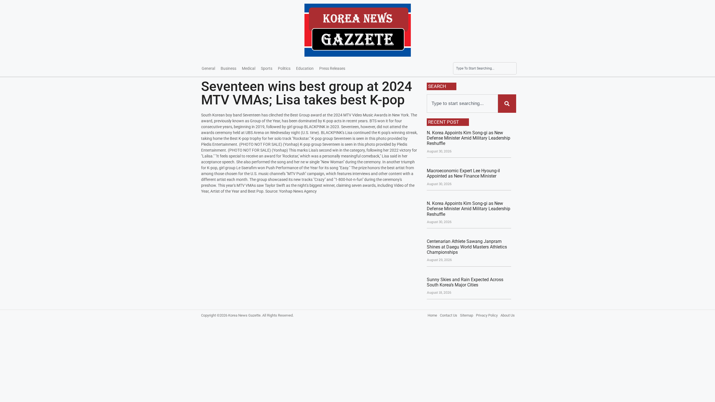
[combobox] (485, 68)
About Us (507, 315)
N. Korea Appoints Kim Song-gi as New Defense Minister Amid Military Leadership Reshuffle (468, 138)
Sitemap (466, 315)
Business (228, 68)
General (208, 68)
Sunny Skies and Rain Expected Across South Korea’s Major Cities (465, 282)
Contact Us (448, 315)
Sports (266, 68)
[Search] (507, 103)
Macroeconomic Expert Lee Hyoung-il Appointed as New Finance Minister (463, 173)
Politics (284, 68)
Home (432, 315)
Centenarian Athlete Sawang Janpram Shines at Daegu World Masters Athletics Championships (467, 247)
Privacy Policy (487, 315)
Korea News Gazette (244, 315)
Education (305, 68)
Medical (248, 68)
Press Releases (332, 68)
